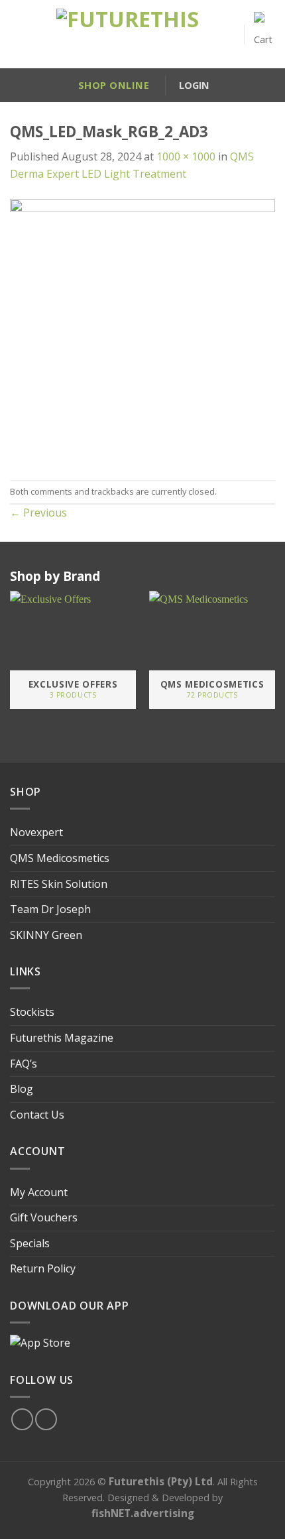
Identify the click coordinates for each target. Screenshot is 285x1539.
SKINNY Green (46, 935)
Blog (21, 1088)
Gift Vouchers (44, 1217)
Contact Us (37, 1114)
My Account (39, 1192)
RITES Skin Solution (58, 884)
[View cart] (264, 34)
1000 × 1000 (185, 156)
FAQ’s (23, 1063)
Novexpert (36, 832)
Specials (30, 1243)
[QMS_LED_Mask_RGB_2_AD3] (142, 330)
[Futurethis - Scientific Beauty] (128, 34)
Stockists (32, 1012)
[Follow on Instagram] (46, 1419)
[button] (16, 34)
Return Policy (43, 1268)
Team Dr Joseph (50, 909)
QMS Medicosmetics (59, 858)
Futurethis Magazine (61, 1037)
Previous (38, 512)
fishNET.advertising (142, 1513)
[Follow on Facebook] (22, 1419)
